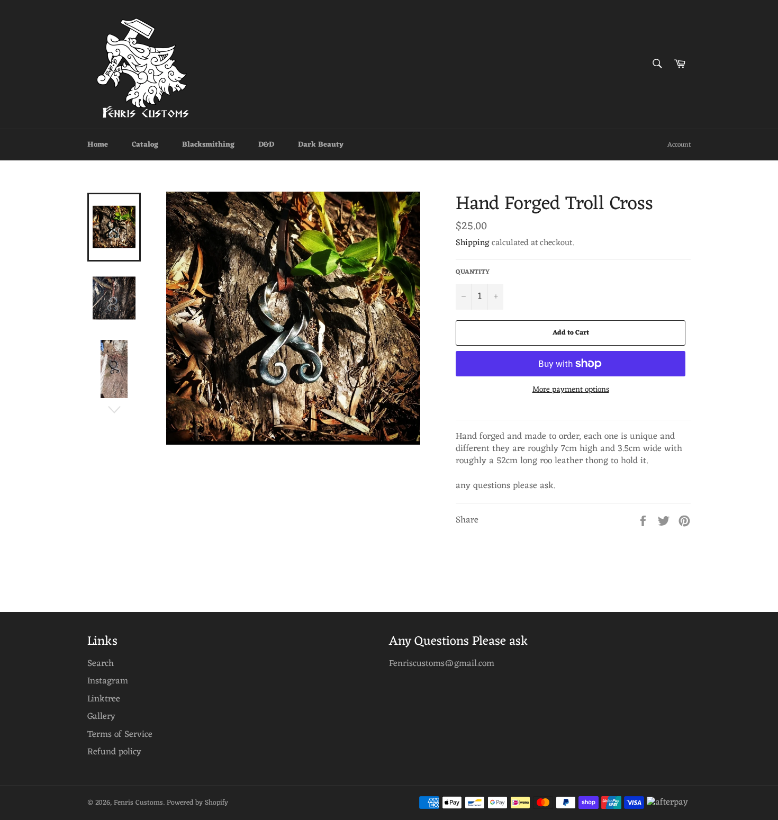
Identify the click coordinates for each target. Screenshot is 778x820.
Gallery (101, 717)
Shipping (473, 243)
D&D (266, 144)
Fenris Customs (138, 802)
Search (100, 664)
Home (97, 144)
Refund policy (114, 752)
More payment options (570, 390)
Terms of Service (119, 735)
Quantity (473, 272)
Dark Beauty (320, 144)
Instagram (107, 681)
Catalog (145, 144)
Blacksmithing (208, 144)
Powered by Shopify (197, 802)
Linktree (103, 699)
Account (679, 145)
